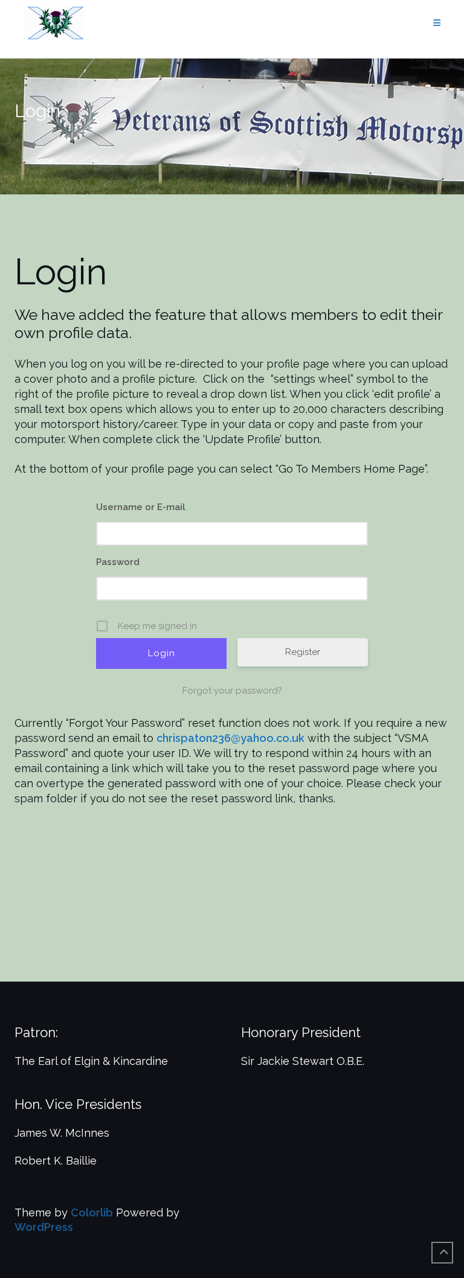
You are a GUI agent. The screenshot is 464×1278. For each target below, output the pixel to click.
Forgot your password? (232, 690)
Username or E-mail (140, 507)
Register (302, 652)
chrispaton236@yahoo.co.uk (230, 738)
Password (118, 562)
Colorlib (92, 1212)
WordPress (43, 1227)
